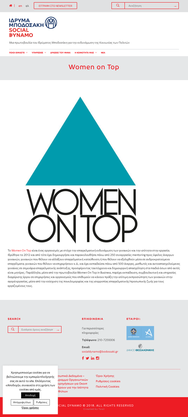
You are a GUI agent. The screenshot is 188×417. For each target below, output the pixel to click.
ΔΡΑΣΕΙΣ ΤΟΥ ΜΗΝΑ (60, 52)
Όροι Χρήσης (105, 376)
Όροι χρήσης (30, 407)
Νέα (103, 52)
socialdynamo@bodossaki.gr (100, 351)
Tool (102, 409)
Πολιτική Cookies (107, 386)
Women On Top (21, 250)
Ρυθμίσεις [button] (41, 402)
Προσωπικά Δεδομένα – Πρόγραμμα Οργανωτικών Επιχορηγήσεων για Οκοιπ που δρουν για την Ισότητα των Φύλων (70, 383)
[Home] (10, 5)
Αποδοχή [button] (30, 395)
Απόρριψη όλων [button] (22, 402)
